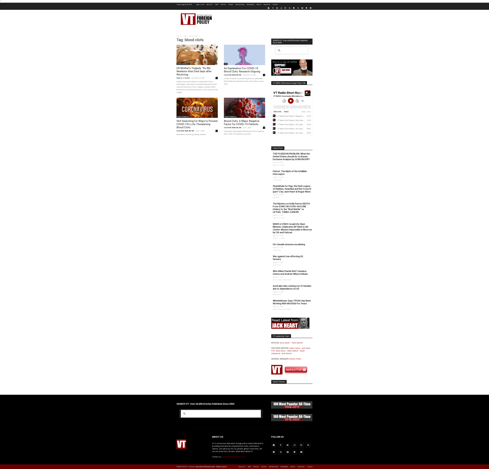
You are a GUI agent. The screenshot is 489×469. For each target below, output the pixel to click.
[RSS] (289, 8)
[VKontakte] (302, 8)
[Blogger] (268, 8)
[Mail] (277, 8)
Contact (275, 4)
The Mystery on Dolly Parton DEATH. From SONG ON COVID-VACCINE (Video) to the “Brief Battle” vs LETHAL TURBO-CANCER (291, 207)
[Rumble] (285, 8)
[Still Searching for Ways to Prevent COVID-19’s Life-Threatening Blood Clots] (197, 108)
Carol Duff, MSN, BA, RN (232, 75)
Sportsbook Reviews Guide (205, 467)
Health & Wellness (183, 64)
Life (226, 64)
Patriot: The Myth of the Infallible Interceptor (290, 172)
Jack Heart (306, 348)
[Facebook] (273, 8)
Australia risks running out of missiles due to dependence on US (292, 287)
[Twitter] (298, 8)
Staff (216, 4)
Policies (223, 4)
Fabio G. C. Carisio (183, 78)
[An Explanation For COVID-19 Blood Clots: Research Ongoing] (244, 55)
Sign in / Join (200, 4)
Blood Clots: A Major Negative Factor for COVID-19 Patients (241, 122)
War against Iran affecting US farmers (288, 257)
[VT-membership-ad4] (292, 75)
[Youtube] (311, 8)
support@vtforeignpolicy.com (234, 456)
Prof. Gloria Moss (278, 351)
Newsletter (250, 4)
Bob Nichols (287, 353)
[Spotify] (294, 8)
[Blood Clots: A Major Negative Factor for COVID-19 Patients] (244, 108)
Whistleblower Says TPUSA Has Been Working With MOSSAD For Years (292, 302)
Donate (230, 4)
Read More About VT (244, 451)
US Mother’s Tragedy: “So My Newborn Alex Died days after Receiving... (194, 71)
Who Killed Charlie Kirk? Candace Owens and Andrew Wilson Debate (290, 272)
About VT (210, 4)
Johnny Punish (295, 359)
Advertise (267, 4)
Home (178, 36)
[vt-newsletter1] (290, 374)
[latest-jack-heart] (290, 328)
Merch (259, 4)
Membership (240, 4)
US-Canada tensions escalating (289, 244)
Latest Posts (278, 148)
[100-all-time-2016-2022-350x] (292, 420)
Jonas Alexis (285, 342)
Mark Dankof (292, 351)
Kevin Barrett (297, 342)
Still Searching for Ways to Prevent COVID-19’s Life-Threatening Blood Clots (197, 124)
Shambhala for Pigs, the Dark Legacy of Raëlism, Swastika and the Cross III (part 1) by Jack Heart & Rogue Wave (292, 189)
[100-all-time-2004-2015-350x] (292, 408)
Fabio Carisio (294, 348)
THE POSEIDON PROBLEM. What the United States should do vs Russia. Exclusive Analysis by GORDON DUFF (291, 156)
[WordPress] (306, 8)
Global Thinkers (279, 382)
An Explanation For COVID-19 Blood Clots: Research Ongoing (242, 70)
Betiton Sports (221, 467)
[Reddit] (281, 8)
